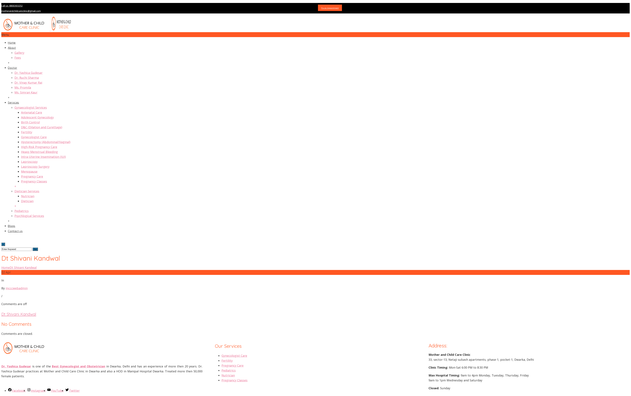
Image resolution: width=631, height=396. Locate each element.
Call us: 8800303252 (12, 5)
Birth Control (30, 122)
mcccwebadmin (17, 288)
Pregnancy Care (32, 176)
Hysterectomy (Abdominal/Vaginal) (45, 142)
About (12, 47)
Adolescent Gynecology (37, 117)
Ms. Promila (22, 87)
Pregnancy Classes (34, 181)
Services (13, 102)
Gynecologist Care (34, 137)
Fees (17, 58)
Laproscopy (29, 162)
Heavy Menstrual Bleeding (39, 152)
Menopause (29, 171)
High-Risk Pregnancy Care (39, 147)
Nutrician (27, 196)
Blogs (11, 226)
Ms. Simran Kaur (25, 92)
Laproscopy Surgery (35, 167)
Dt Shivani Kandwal (23, 267)
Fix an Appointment (330, 8)
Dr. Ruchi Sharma (26, 78)
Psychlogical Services (29, 216)
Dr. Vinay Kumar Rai (28, 83)
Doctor (12, 67)
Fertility (26, 132)
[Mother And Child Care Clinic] (37, 30)
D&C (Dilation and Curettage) (41, 127)
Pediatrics (21, 211)
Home (12, 42)
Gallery (19, 53)
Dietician (27, 201)
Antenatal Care (31, 112)
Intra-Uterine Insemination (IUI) (43, 157)
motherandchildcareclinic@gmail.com (21, 10)
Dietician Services (26, 191)
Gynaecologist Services (30, 107)
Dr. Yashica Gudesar (28, 73)
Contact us (15, 231)
